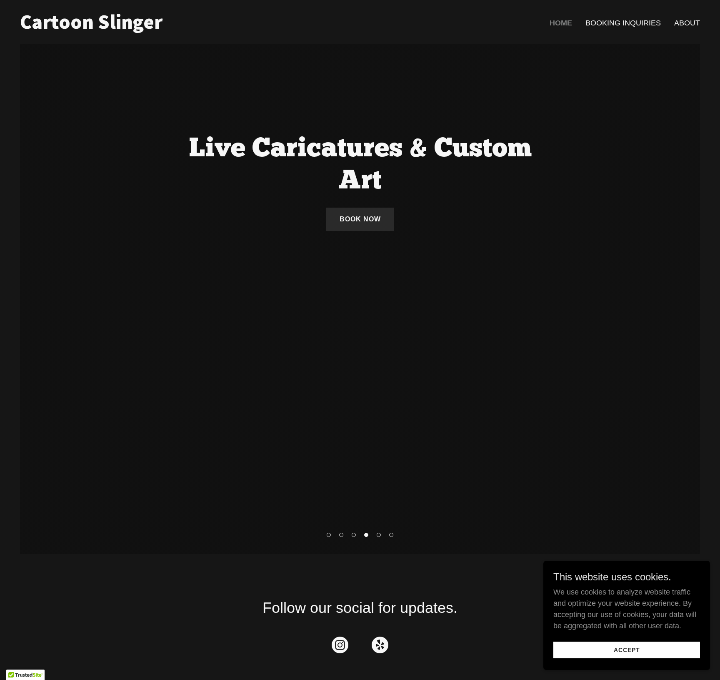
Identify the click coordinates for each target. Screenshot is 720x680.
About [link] (687, 23)
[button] (329, 535)
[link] (186, 26)
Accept (627, 650)
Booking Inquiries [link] (623, 23)
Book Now (360, 219)
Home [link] (561, 23)
